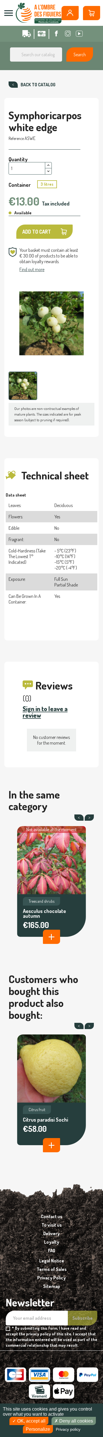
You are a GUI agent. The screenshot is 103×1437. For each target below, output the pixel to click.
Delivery (51, 1233)
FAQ (51, 1250)
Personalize (38, 1429)
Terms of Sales (52, 1269)
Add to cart (36, 232)
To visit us (51, 1225)
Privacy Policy (51, 1278)
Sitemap (51, 1286)
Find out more (31, 269)
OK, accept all (30, 1421)
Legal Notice (51, 1261)
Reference (16, 138)
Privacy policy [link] (68, 1429)
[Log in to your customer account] (70, 13)
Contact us (51, 1216)
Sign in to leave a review (45, 712)
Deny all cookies (75, 1421)
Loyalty (51, 1242)
